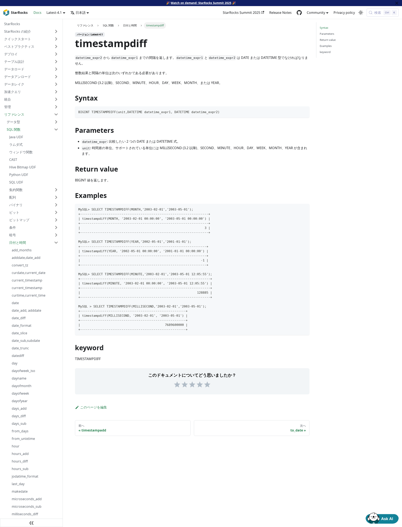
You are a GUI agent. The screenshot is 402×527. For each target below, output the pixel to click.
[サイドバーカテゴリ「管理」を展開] (56, 106)
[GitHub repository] (299, 12)
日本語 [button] (81, 12)
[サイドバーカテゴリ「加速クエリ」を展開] (56, 91)
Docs (37, 12)
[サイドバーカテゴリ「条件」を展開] (56, 227)
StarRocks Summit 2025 (241, 12)
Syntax (324, 28)
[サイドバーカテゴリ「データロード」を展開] (56, 69)
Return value (328, 40)
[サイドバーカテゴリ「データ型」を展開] (56, 122)
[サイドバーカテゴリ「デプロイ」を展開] (56, 54)
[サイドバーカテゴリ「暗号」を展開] (56, 235)
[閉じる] (397, 3)
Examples (326, 46)
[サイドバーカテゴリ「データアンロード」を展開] (56, 76)
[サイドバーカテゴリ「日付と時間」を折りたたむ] (56, 242)
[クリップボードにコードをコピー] (304, 111)
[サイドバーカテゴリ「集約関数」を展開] (56, 189)
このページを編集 (93, 407)
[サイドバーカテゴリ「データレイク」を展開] (56, 84)
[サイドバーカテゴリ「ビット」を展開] (56, 212)
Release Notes (280, 12)
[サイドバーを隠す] (31, 523)
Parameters (327, 34)
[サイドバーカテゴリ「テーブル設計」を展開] (56, 61)
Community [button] (316, 12)
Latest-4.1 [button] (54, 12)
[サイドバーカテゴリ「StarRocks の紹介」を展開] (56, 31)
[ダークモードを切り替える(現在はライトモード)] (360, 12)
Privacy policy (344, 12)
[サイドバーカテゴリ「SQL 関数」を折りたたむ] (56, 129)
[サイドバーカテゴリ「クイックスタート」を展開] (56, 39)
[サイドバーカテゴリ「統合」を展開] (56, 99)
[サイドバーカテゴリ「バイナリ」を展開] (56, 205)
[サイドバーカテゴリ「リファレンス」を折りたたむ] (56, 114)
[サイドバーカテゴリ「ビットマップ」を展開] (56, 220)
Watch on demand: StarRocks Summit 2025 (201, 3)
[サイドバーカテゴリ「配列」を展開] (56, 197)
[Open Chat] (382, 518)
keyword (325, 52)
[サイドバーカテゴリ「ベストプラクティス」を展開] (56, 46)
